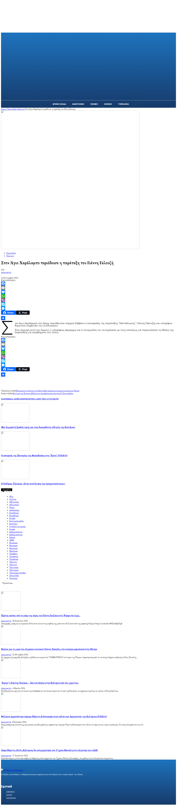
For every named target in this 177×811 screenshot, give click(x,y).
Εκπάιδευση (14, 512)
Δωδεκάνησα (14, 510)
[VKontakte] (16, 779)
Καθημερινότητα (15, 532)
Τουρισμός (13, 578)
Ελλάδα (12, 518)
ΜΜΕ (11, 540)
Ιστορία (12, 529)
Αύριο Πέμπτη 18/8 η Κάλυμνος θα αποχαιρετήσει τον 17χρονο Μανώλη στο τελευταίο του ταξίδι (49, 750)
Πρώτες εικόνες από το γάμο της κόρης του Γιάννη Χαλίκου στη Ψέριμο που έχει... (40, 615)
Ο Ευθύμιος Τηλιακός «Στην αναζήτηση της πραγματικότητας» (33, 483)
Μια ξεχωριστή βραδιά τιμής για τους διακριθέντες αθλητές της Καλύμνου (38, 427)
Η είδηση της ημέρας (17, 526)
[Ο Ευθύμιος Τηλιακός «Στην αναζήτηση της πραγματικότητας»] (15, 478)
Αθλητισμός (14, 502)
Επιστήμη (13, 523)
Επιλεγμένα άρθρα (16, 521)
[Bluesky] (88, 292)
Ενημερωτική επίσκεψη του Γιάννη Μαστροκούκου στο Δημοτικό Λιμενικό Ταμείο (47, 390)
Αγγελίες (12, 499)
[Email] (88, 288)
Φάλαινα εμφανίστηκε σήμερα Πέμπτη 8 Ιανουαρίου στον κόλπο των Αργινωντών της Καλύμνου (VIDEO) (54, 716)
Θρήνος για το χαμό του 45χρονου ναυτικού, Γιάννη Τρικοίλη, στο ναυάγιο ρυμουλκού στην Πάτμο (49, 649)
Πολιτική (21, 109)
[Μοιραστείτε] (88, 318)
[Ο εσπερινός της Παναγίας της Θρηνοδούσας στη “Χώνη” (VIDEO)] (15, 450)
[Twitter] (11, 779)
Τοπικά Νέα (12, 109)
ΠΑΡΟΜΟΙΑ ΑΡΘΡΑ (11, 399)
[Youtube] (21, 779)
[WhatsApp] (88, 296)
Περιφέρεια (13, 556)
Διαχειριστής (6, 272)
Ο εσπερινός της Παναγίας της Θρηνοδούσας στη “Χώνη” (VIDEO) (34, 455)
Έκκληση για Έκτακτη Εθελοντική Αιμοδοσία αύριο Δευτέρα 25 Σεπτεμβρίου (43, 393)
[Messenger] (88, 308)
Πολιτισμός (13, 567)
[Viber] (88, 300)
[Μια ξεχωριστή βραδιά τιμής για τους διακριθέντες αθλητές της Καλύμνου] (15, 421)
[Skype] (88, 304)
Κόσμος (12, 537)
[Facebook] (88, 283)
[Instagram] (7, 779)
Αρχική (4, 109)
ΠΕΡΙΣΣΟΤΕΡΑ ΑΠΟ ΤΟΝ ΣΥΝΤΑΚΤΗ (40, 399)
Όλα (11, 496)
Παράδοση (13, 553)
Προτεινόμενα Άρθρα (17, 572)
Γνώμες (12, 507)
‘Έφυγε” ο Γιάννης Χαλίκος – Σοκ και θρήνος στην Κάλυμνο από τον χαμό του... (40, 682)
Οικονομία (13, 542)
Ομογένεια (13, 548)
